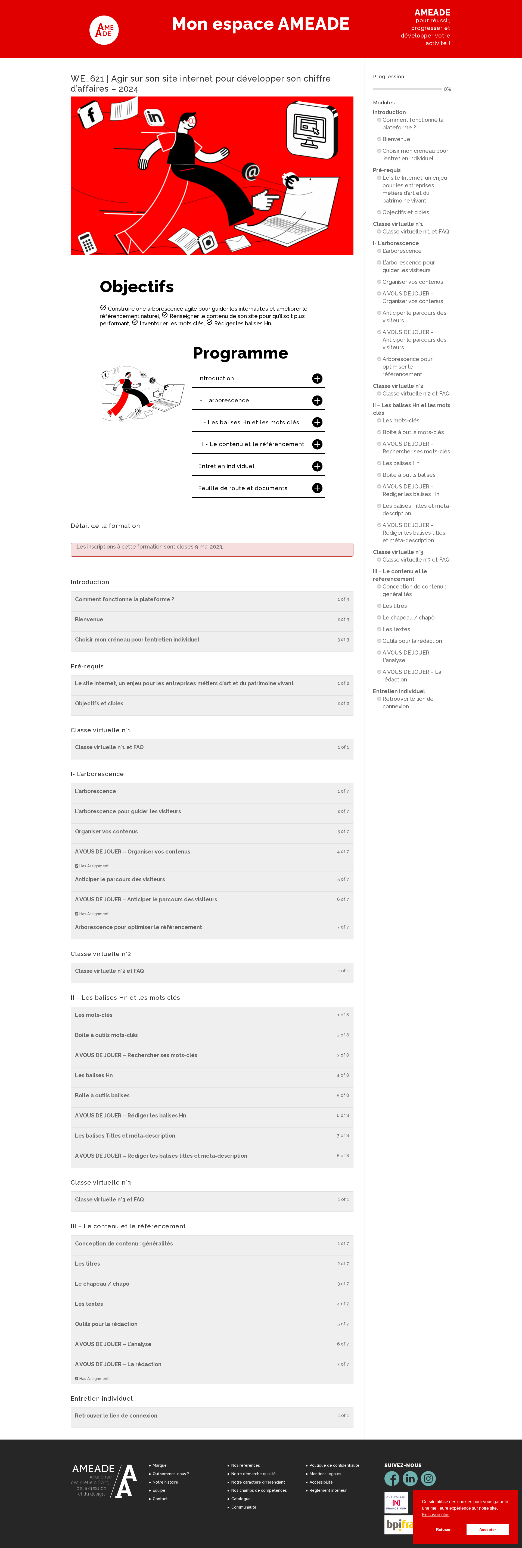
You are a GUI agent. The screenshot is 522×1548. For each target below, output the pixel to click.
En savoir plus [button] (435, 1514)
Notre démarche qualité (253, 1474)
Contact (160, 1499)
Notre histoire (165, 1482)
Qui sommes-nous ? (171, 1474)
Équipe (159, 1490)
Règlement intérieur (328, 1490)
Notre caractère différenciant (258, 1482)
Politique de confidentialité (334, 1465)
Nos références (245, 1465)
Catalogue (241, 1499)
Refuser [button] (443, 1529)
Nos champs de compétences (259, 1490)
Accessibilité (321, 1482)
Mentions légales (325, 1474)
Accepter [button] (487, 1529)
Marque (160, 1465)
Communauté (243, 1507)
